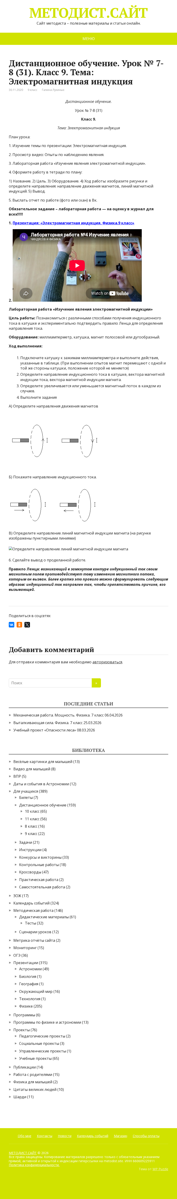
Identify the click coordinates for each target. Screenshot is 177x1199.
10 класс (32, 811)
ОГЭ (17, 955)
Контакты (44, 1136)
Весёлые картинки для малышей (42, 761)
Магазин (120, 1136)
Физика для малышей (32, 1081)
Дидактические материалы (44, 916)
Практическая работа (38, 879)
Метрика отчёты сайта (34, 940)
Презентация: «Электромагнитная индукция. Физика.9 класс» (73, 222)
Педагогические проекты (42, 1036)
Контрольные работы (39, 864)
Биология (27, 976)
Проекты (21, 1029)
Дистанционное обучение (42, 805)
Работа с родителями (32, 1074)
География (28, 983)
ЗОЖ (17, 895)
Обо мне (24, 1136)
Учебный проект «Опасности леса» (44, 730)
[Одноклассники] (19, 624)
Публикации (24, 1067)
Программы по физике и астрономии (47, 1022)
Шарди (19, 1096)
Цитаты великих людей (34, 1089)
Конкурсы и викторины (40, 857)
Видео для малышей (31, 768)
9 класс (32, 90)
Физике (26, 1006)
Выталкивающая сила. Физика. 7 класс (48, 722)
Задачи (25, 842)
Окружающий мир (36, 991)
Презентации (25, 962)
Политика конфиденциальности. (34, 1165)
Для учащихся (25, 791)
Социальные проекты (39, 1043)
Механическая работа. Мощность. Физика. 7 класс (58, 715)
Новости (64, 1136)
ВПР (17, 776)
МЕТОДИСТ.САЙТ (88, 12)
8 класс (31, 826)
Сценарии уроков (35, 931)
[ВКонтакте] (11, 624)
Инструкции (30, 849)
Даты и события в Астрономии (41, 783)
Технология (29, 998)
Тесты (30, 923)
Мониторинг (25, 947)
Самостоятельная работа (42, 887)
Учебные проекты (35, 1058)
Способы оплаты (146, 1136)
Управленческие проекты (42, 1051)
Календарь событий (31, 903)
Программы (24, 1014)
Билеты (26, 797)
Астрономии (30, 968)
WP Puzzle (160, 1169)
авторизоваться (107, 662)
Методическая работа (33, 910)
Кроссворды (30, 872)
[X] (27, 624)
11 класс (32, 818)
